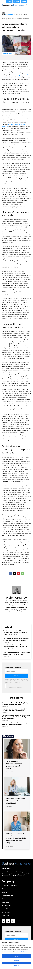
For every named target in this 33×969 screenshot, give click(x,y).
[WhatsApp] (22, 573)
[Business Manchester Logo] (13, 5)
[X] (14, 573)
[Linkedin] (8, 921)
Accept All (16, 956)
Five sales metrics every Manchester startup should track (15, 801)
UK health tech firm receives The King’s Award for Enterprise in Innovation (16, 639)
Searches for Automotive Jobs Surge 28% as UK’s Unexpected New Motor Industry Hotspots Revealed (15, 646)
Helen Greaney (9, 14)
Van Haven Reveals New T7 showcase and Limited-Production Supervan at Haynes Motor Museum (15, 632)
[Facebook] (10, 573)
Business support (6, 18)
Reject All (16, 965)
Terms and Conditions (10, 885)
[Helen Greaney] (3, 15)
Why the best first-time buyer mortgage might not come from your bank (15, 723)
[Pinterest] (18, 573)
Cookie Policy (23, 951)
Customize (16, 960)
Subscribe (16, 676)
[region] (16, 954)
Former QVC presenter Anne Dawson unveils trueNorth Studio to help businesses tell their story (16, 838)
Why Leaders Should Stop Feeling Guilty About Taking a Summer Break (16, 653)
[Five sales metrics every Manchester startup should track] (17, 786)
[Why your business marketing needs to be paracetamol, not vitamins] (17, 749)
